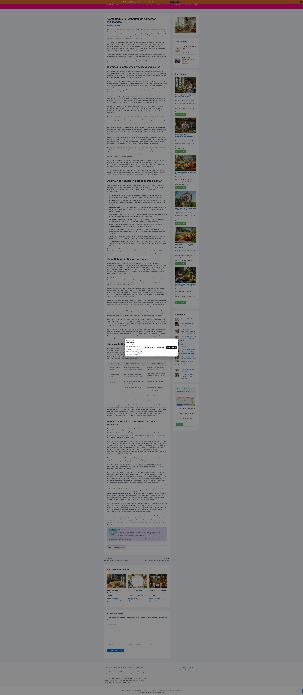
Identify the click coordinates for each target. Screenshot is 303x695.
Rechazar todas (150, 347)
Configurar (160, 347)
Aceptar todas (171, 347)
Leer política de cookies (132, 354)
